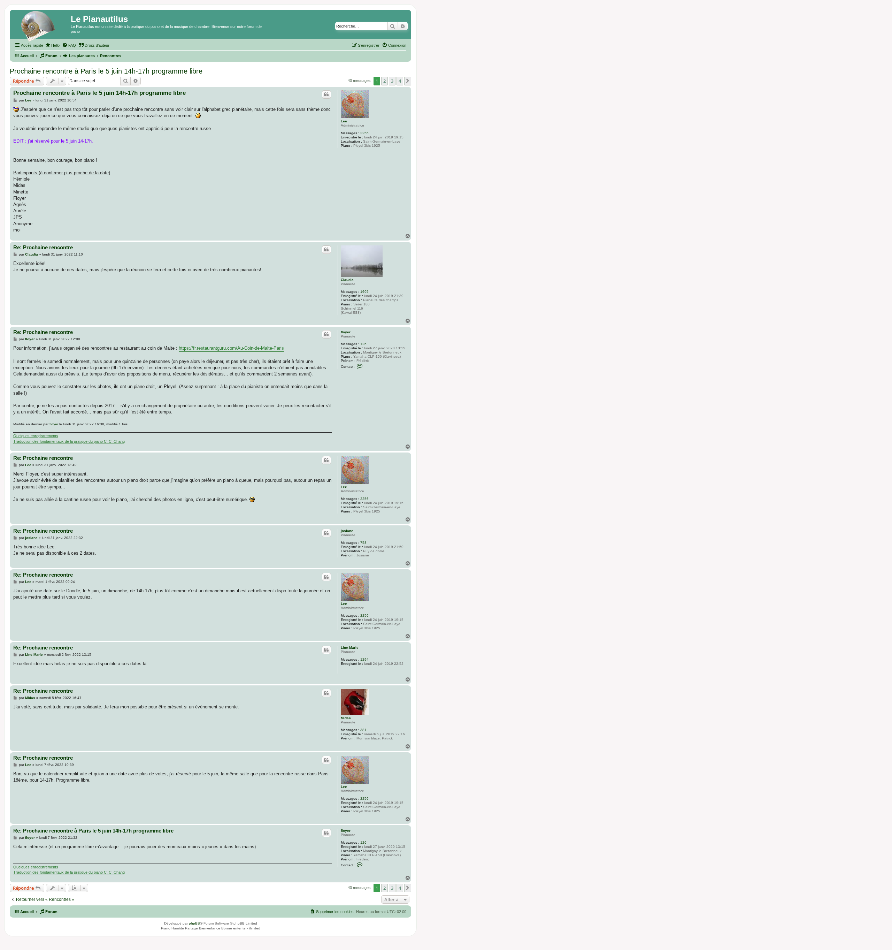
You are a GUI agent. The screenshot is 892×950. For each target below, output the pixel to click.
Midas (346, 718)
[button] (407, 81)
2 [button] (384, 81)
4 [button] (400, 81)
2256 (364, 133)
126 (363, 344)
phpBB (194, 923)
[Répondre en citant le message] (326, 94)
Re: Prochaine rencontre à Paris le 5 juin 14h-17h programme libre (93, 831)
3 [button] (392, 81)
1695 (364, 292)
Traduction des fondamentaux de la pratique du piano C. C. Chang (69, 441)
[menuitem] (52, 45)
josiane (347, 531)
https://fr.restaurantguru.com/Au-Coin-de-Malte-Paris (231, 348)
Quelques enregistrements (35, 436)
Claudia (347, 280)
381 (363, 730)
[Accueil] (41, 26)
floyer (346, 332)
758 (363, 543)
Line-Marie (350, 647)
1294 (364, 659)
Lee (344, 121)
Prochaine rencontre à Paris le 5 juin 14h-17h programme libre (106, 71)
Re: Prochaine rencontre (43, 247)
